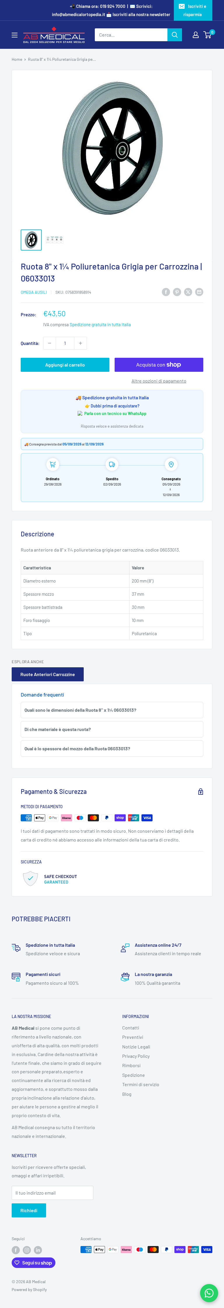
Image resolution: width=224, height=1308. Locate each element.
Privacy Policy (136, 1056)
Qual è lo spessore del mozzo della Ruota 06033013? (77, 748)
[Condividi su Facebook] (166, 291)
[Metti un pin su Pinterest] (177, 291)
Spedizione (133, 1075)
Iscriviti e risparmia (194, 10)
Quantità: (30, 343)
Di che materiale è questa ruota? (57, 729)
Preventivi (132, 1037)
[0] (207, 34)
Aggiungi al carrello (65, 364)
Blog (127, 1094)
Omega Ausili (34, 292)
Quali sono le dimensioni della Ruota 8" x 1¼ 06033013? (80, 710)
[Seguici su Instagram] (27, 1250)
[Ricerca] (174, 34)
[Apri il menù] (15, 35)
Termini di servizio (140, 1084)
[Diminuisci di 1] (49, 343)
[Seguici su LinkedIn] (38, 1250)
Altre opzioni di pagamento (159, 380)
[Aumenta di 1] (80, 343)
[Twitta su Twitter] (188, 291)
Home (17, 59)
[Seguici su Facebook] (16, 1250)
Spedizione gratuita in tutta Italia (100, 324)
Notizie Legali (136, 1046)
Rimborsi (131, 1065)
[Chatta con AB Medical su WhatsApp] (209, 1293)
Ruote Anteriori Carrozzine (47, 674)
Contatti (130, 1027)
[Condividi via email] (199, 291)
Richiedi (28, 1210)
